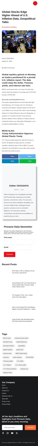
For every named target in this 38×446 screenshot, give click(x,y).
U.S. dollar (20, 361)
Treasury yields (8, 361)
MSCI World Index (21, 353)
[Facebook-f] (3, 433)
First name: (8, 237)
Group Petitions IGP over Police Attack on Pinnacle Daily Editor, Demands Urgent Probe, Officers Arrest (24, 284)
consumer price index (21, 338)
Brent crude (7, 338)
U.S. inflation (7, 365)
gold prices (19, 349)
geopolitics (21, 346)
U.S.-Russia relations (9, 369)
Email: (6, 247)
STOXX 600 (29, 357)
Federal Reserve (21, 342)
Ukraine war (24, 369)
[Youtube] (12, 433)
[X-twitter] (17, 433)
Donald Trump (7, 342)
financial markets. (8, 346)
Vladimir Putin (7, 372)
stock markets (17, 357)
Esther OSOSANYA (19, 186)
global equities (7, 349)
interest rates (7, 353)
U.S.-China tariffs (20, 365)
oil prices (6, 357)
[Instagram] (8, 433)
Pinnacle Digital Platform (9, 442)
